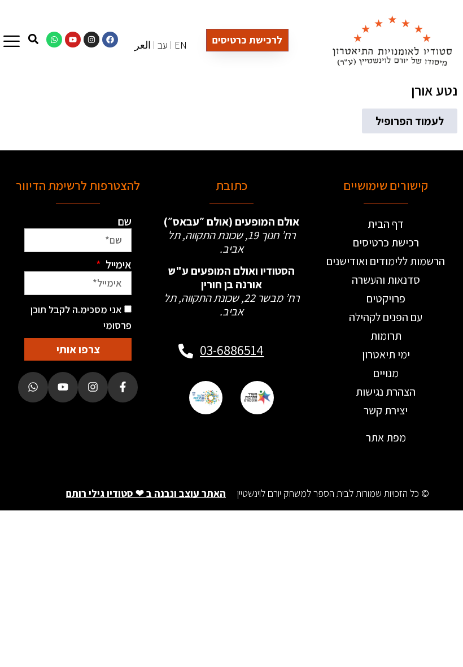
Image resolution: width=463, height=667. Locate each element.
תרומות (385, 335)
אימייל (117, 264)
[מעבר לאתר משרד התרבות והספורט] (257, 397)
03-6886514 (232, 350)
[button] (409, 121)
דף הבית (386, 223)
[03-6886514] (185, 351)
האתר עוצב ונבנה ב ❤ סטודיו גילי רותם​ (146, 493)
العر (142, 44)
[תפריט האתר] (11, 41)
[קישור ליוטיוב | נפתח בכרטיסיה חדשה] (73, 39)
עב (163, 44)
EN (180, 44)
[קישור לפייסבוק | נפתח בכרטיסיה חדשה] (110, 39)
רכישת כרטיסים (386, 242)
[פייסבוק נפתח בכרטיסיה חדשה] (123, 387)
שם (124, 221)
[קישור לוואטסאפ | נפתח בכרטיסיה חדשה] (54, 39)
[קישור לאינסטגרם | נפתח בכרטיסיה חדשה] (91, 39)
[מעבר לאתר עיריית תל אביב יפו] (206, 397)
